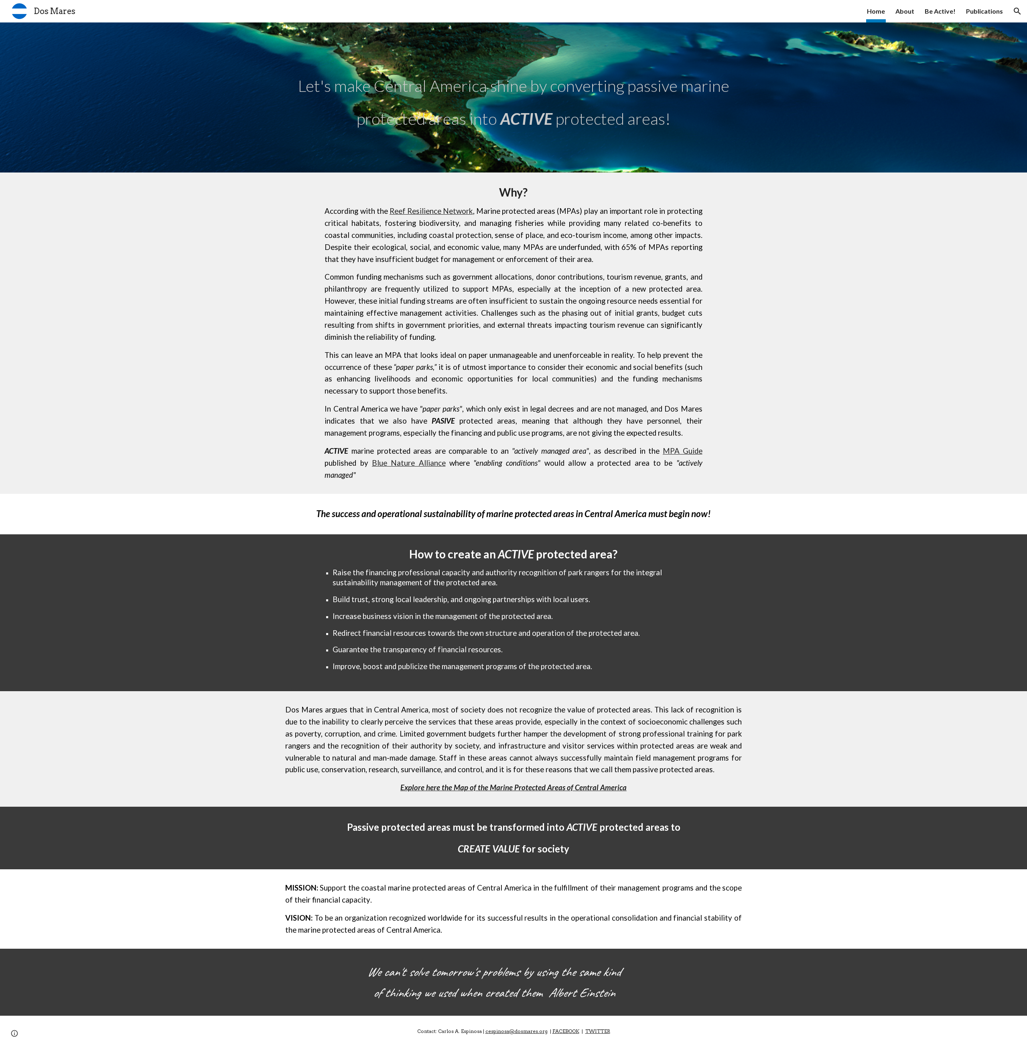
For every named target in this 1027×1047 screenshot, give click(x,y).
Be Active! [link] (940, 11)
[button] (1017, 11)
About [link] (904, 11)
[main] (513, 97)
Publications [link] (984, 11)
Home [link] (876, 11)
